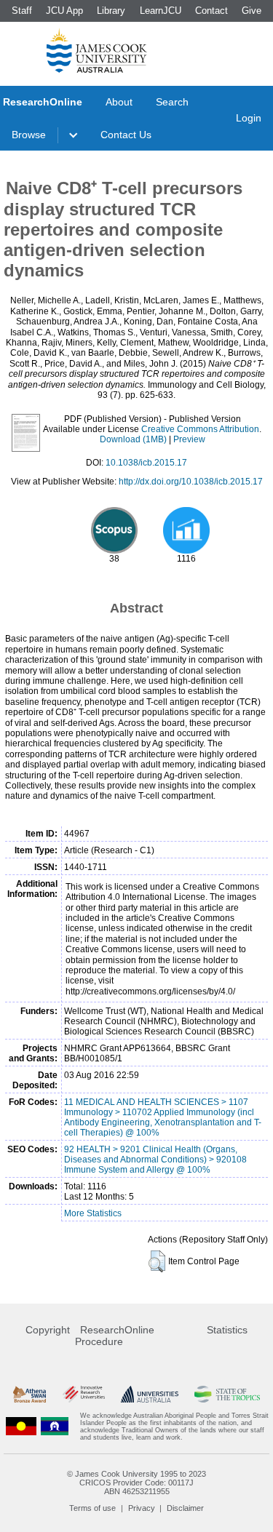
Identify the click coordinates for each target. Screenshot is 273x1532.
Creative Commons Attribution (200, 429)
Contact (211, 10)
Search (172, 102)
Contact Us (125, 134)
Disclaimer (185, 1508)
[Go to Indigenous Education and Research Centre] (21, 1426)
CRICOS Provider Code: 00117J (136, 1482)
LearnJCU (160, 10)
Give (251, 10)
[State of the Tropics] (227, 1394)
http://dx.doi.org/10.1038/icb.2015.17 (191, 481)
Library (111, 10)
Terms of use (92, 1508)
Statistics (227, 1330)
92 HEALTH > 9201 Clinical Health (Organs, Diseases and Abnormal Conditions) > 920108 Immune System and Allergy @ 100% (155, 1159)
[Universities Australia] (149, 1394)
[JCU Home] (97, 50)
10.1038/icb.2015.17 (146, 463)
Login (248, 118)
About (119, 102)
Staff (22, 10)
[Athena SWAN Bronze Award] (29, 1394)
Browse (29, 134)
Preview (189, 439)
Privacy (141, 1508)
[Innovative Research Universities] (84, 1394)
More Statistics (93, 1213)
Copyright (47, 1330)
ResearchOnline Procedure (114, 1335)
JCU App (64, 10)
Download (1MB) (133, 439)
